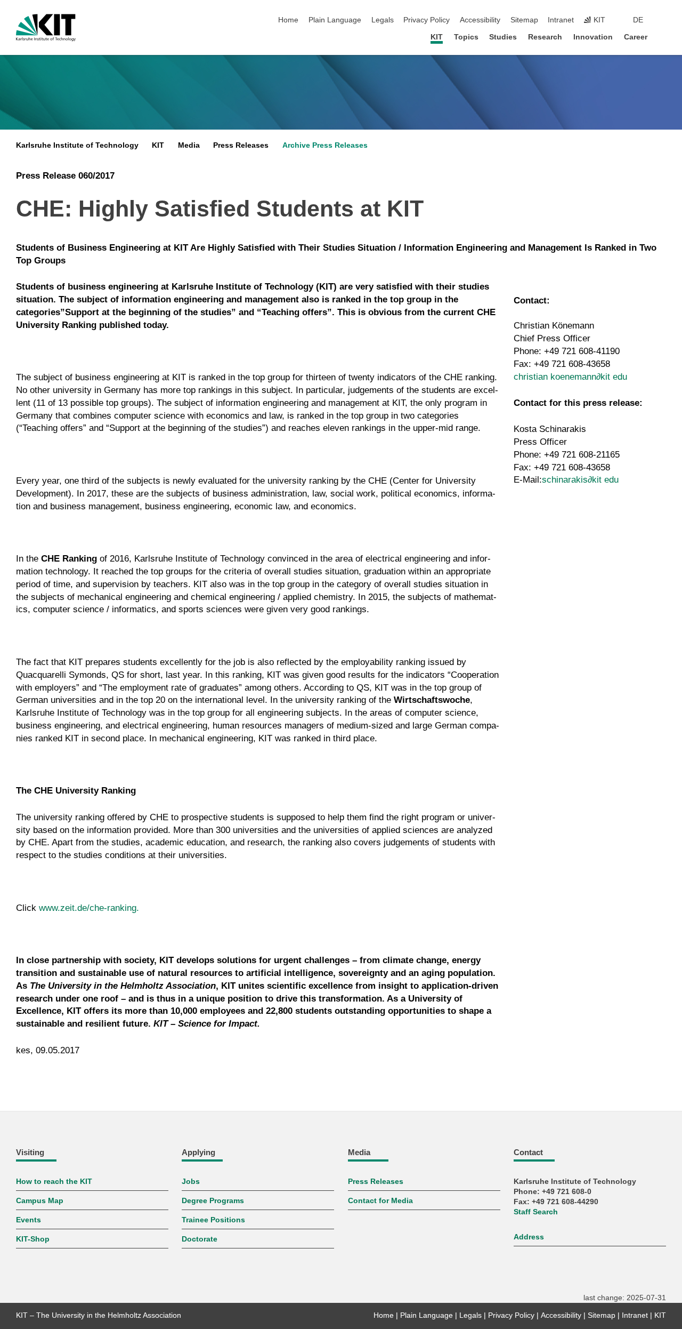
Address (529, 1237)
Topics (466, 37)
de (638, 20)
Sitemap (524, 20)
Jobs (191, 1182)
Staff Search (536, 1212)
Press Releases (241, 145)
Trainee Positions (213, 1220)
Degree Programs (213, 1201)
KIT (437, 37)
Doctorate (199, 1239)
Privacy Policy (426, 20)
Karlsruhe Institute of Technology (77, 145)
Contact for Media (380, 1201)
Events (28, 1220)
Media (189, 145)
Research (545, 37)
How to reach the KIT (54, 1182)
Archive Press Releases (325, 145)
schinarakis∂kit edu (580, 480)
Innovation (593, 37)
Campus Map (39, 1201)
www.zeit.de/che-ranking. (89, 908)
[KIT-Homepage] (46, 28)
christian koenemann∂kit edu (570, 377)
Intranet (561, 20)
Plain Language (334, 20)
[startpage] (663, 36)
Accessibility (480, 20)
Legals (382, 20)
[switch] (663, 20)
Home (288, 20)
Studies (503, 37)
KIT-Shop (33, 1239)
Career (635, 37)
